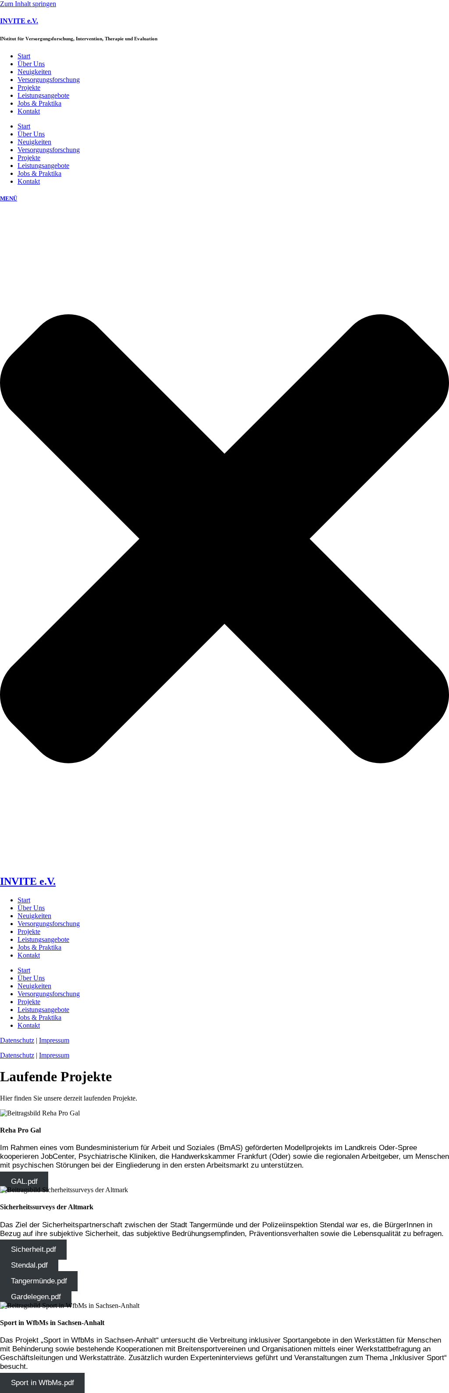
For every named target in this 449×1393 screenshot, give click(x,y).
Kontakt (29, 111)
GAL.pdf (24, 1181)
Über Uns (31, 64)
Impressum (54, 1055)
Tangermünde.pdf (39, 1281)
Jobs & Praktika (39, 103)
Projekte (29, 87)
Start (24, 56)
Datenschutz (17, 1055)
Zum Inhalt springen (28, 3)
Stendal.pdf (29, 1265)
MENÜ (8, 198)
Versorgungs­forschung (49, 79)
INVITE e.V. (19, 21)
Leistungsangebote (43, 95)
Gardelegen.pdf (36, 1297)
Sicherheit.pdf (33, 1250)
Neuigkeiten (34, 71)
